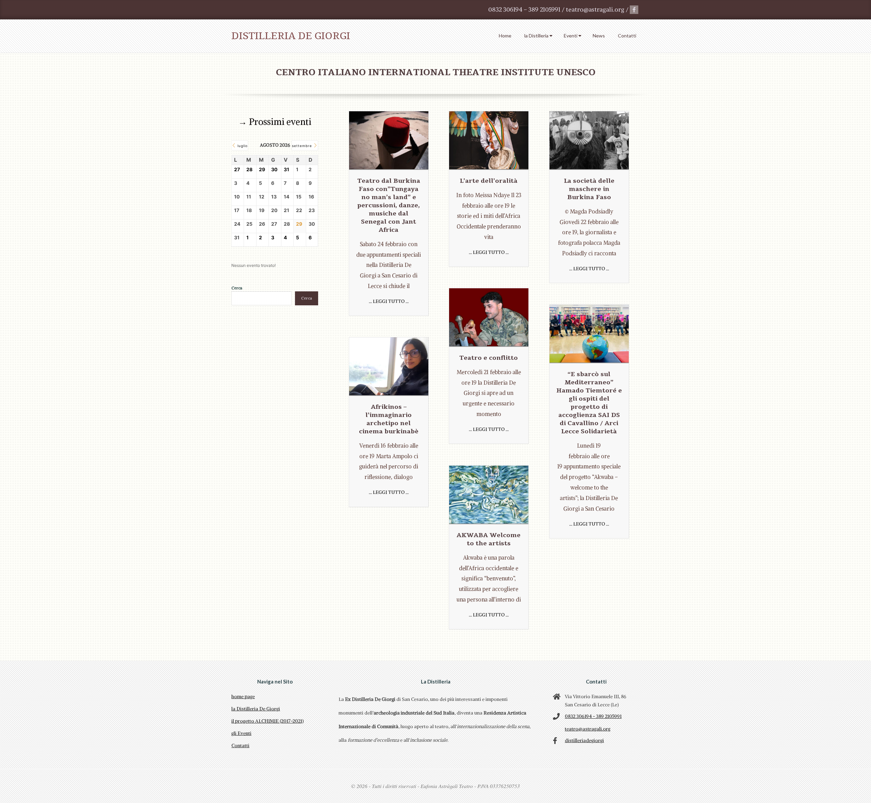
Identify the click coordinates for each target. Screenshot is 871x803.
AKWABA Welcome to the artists (489, 539)
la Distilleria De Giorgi (255, 709)
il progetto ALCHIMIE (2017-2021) (267, 721)
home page (243, 696)
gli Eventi (241, 733)
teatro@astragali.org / (598, 9)
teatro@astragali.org (587, 729)
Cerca (236, 287)
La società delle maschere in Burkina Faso (589, 189)
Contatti (627, 35)
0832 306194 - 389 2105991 (593, 716)
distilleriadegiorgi (584, 740)
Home (505, 35)
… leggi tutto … (389, 301)
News (599, 35)
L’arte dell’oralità (488, 181)
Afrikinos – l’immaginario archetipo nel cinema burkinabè (388, 419)
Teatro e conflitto (488, 358)
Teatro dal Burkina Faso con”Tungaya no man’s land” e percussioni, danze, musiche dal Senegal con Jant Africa (388, 205)
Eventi (570, 35)
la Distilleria (536, 35)
